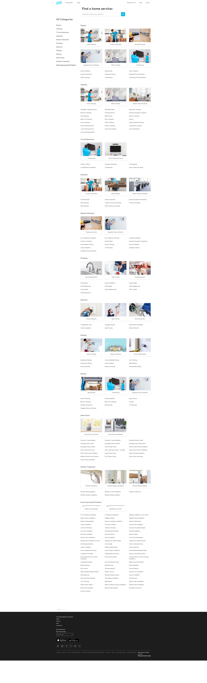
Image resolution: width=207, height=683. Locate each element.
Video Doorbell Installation (136, 453)
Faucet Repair (133, 283)
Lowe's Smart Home (111, 446)
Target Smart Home (110, 453)
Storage (131, 401)
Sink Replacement (86, 286)
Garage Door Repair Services (137, 540)
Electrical (59, 47)
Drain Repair (84, 283)
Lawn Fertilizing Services (112, 562)
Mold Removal (109, 565)
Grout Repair (108, 544)
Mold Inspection (85, 565)
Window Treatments (63, 61)
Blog (78, 2)
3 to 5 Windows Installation (88, 515)
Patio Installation (134, 565)
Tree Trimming (85, 581)
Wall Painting (133, 363)
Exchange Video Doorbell (88, 446)
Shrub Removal (85, 575)
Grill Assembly (85, 203)
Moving (58, 54)
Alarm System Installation (88, 518)
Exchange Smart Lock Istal (112, 443)
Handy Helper (109, 241)
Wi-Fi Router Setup (110, 456)
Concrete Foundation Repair (137, 528)
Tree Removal (133, 578)
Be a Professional (60, 629)
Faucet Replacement (111, 289)
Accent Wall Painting (135, 366)
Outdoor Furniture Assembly (113, 203)
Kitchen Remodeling (111, 557)
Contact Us (59, 625)
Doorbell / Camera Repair (88, 440)
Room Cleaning (109, 119)
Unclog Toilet (84, 289)
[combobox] (101, 14)
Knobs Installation (134, 244)
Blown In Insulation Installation (113, 521)
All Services (69, 2)
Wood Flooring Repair (87, 588)
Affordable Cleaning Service (89, 109)
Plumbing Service (86, 292)
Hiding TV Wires (85, 164)
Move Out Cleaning (86, 119)
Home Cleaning (133, 71)
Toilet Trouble (133, 289)
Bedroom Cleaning (86, 113)
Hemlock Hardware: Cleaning (137, 113)
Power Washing (133, 568)
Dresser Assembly (110, 199)
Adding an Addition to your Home (138, 515)
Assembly (59, 36)
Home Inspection (134, 547)
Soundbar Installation (111, 164)
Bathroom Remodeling (111, 588)
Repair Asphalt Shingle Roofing (89, 571)
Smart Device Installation (88, 459)
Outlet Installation (86, 328)
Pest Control (84, 568)
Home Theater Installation (112, 550)
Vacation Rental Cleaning (136, 122)
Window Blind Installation (88, 491)
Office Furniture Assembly (112, 206)
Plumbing (59, 43)
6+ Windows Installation (112, 515)
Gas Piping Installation (87, 544)
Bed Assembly (85, 206)
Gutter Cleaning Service (136, 544)
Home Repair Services (87, 244)
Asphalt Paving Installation (136, 518)
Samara (131, 119)
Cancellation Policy (121, 652)
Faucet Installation (110, 283)
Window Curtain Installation (113, 491)
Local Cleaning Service (87, 129)
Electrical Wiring (109, 534)
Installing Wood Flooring (112, 553)
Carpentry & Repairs (135, 238)
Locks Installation (85, 247)
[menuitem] (69, 2)
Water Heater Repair (87, 584)
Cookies (108, 652)
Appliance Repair (110, 518)
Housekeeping (85, 116)
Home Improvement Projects (66, 65)
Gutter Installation (86, 547)
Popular (58, 25)
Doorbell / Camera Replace (113, 440)
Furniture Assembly (86, 74)
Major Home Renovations (136, 562)
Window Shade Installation (112, 495)
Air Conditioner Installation (88, 238)
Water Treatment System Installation (115, 584)
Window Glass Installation (136, 584)
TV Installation (133, 164)
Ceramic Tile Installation (136, 524)
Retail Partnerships (61, 631)
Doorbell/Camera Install (136, 440)
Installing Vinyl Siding (87, 553)
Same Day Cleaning (110, 129)
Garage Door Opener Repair (113, 540)
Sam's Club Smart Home (88, 450)
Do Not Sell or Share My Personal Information (93, 652)
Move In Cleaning (134, 116)
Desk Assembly (85, 199)
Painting (59, 50)
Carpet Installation (86, 524)
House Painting (109, 363)
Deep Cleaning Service (87, 125)
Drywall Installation (134, 531)
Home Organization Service (88, 550)
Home (60, 609)
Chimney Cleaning (110, 528)
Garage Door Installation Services (90, 540)
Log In (147, 2)
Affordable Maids (110, 109)
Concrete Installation (87, 531)
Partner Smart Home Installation (138, 446)
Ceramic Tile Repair (86, 528)
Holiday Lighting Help (111, 547)
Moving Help (108, 71)
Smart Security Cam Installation (138, 450)
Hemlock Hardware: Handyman (138, 241)
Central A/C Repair (110, 524)
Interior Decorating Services (137, 553)
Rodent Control (109, 571)
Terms (113, 652)
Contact (58, 652)
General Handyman (62, 40)
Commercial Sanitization (88, 132)
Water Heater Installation (136, 581)
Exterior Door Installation (88, 537)
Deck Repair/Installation (112, 531)
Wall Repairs (108, 581)
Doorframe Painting (86, 363)
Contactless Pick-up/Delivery (137, 77)
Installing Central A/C (135, 588)
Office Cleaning (85, 77)
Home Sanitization (134, 129)
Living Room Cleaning (135, 125)
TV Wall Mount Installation (88, 167)
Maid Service (108, 116)
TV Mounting (108, 77)
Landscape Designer (86, 562)
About (57, 619)
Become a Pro (131, 2)
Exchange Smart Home (87, 443)
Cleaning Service (110, 113)
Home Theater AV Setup (136, 167)
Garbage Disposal (110, 325)
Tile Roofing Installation (111, 578)
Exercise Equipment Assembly (137, 199)
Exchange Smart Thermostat (137, 443)
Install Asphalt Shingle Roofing (138, 550)
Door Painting (133, 360)
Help (140, 2)
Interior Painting (85, 71)
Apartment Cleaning (135, 109)
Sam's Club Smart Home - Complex (115, 450)
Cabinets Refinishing (135, 521)
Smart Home (60, 58)
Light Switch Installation (136, 325)
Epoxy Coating (133, 534)
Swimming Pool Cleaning (88, 578)
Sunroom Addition (134, 575)
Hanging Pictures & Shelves (137, 74)
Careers (58, 621)
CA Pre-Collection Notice (73, 652)
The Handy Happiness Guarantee (64, 617)
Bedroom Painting (110, 366)
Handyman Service (110, 74)
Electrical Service (134, 328)
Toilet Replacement (134, 286)
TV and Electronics (62, 32)
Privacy (63, 652)
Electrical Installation (87, 534)
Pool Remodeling (110, 568)
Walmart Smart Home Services (89, 456)
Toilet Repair (108, 286)
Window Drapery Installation (89, 495)
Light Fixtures (109, 328)
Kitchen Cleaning (110, 125)
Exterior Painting (85, 591)
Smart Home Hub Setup (136, 456)
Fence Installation (110, 537)
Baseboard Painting (86, 360)
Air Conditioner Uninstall (112, 238)
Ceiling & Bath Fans (86, 325)
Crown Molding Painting (112, 360)
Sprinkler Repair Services (112, 575)
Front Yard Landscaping (136, 537)
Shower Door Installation (136, 571)
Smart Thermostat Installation (89, 453)
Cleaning (59, 29)
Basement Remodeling (87, 521)
